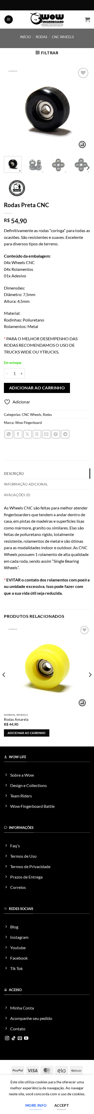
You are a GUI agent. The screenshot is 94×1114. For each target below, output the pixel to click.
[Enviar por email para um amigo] (46, 434)
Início (25, 37)
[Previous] (12, 109)
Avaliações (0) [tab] (17, 495)
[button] (8, 19)
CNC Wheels (63, 37)
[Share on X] (27, 434)
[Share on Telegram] (65, 434)
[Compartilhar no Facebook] (18, 434)
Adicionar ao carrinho (37, 387)
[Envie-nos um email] (20, 1038)
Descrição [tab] (14, 473)
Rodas (41, 37)
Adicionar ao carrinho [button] (27, 733)
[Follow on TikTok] (13, 1038)
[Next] (81, 109)
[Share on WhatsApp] (8, 434)
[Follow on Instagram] (7, 1038)
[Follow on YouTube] (26, 1038)
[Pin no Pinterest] (55, 434)
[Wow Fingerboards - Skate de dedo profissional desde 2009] (47, 20)
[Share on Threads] (37, 434)
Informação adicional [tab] (26, 484)
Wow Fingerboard (28, 423)
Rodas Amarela (16, 719)
